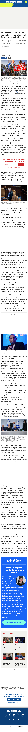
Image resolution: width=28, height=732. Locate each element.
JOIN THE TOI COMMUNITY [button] (14, 699)
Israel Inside (8, 687)
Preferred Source (6, 50)
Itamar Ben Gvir (12, 688)
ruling (16, 92)
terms (20, 167)
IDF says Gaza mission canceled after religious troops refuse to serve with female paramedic (8, 646)
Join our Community (6, 5)
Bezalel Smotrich (5, 688)
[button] (26, 2)
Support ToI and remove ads (21, 5)
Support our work (14, 622)
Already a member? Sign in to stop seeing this (14, 625)
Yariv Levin (11, 689)
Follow (10, 54)
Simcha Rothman (5, 689)
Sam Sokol (4, 54)
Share (5, 57)
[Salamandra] (21, 726)
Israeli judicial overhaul (16, 687)
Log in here (18, 702)
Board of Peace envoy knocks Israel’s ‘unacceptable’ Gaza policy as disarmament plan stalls (20, 663)
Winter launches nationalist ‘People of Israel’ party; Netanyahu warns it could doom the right (20, 647)
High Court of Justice (21, 688)
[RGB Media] (11, 726)
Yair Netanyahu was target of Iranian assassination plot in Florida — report (7, 663)
